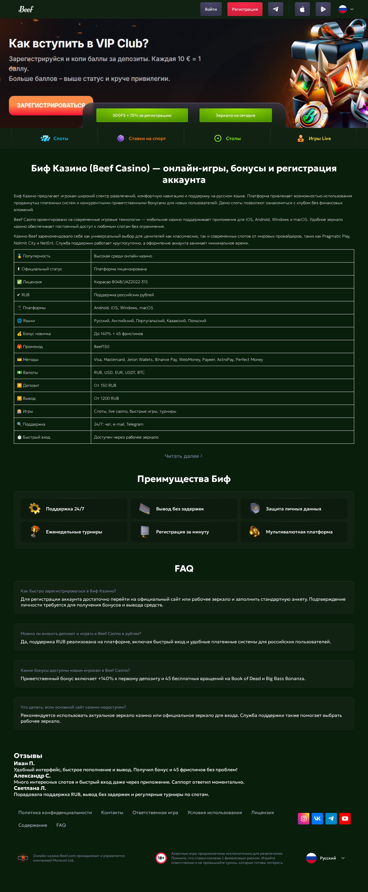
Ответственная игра (155, 812)
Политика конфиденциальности (55, 812)
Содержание (32, 825)
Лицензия (262, 812)
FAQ (61, 825)
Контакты (112, 812)
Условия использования (214, 812)
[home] (26, 9)
